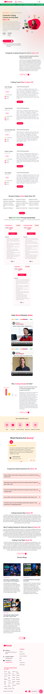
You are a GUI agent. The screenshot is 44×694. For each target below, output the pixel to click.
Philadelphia (6, 688)
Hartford (6, 676)
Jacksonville (10, 683)
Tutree (26, 542)
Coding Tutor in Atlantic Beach (20, 205)
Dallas (9, 675)
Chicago (6, 673)
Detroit (17, 677)
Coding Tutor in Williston (8, 199)
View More (22, 213)
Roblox (7, 113)
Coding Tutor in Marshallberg (9, 201)
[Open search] (37, 2)
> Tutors (7, 12)
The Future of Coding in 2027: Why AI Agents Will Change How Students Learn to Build (11, 580)
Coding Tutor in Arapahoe (34, 208)
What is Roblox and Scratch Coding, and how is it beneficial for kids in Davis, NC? (21, 476)
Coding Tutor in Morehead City (8, 205)
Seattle (13, 677)
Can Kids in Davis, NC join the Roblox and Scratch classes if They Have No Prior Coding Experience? (20, 503)
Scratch (7, 91)
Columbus (10, 688)
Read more (21, 638)
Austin (9, 680)
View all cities (22, 664)
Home (4, 12)
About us (21, 651)
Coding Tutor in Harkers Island (22, 203)
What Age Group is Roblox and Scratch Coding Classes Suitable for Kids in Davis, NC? (21, 483)
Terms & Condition (23, 656)
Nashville (14, 685)
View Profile (20, 101)
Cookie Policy (22, 662)
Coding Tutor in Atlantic (8, 203)
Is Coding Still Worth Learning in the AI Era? (31, 580)
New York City (5, 683)
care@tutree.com (8, 662)
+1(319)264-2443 (8, 658)
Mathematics (6, 612)
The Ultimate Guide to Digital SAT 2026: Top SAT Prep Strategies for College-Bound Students (11, 615)
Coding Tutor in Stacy (33, 199)
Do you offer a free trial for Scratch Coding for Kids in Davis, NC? (20, 497)
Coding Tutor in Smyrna (20, 199)
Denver (13, 679)
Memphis (18, 679)
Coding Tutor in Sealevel (21, 201)
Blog (20, 658)
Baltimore (18, 683)
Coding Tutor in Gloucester (34, 201)
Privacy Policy (22, 654)
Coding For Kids (6, 577)
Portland (18, 675)
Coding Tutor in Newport (8, 208)
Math (21, 660)
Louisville (18, 681)
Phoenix (5, 686)
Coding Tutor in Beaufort (34, 203)
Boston (5, 671)
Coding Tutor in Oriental (33, 204)
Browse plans (39, 4)
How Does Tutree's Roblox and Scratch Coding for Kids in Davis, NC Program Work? (21, 490)
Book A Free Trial (23, 74)
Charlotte (14, 671)
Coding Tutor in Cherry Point (21, 208)
